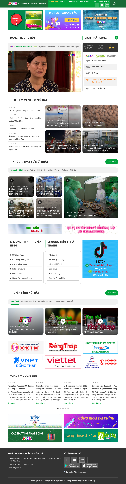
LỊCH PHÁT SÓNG (97, 2)
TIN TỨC (62, 2)
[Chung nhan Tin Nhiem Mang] (91, 472)
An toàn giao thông (19, 264)
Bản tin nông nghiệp (57, 278)
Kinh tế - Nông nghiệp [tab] (45, 170)
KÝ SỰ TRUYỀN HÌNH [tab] (28, 301)
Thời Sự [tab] (73, 170)
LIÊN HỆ (107, 2)
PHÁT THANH (84, 2)
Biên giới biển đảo (56, 264)
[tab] (21, 47)
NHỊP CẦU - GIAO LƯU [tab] (46, 301)
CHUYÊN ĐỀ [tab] (15, 301)
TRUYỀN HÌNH (73, 2)
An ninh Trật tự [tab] (30, 170)
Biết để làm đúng (18, 269)
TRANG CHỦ (53, 2)
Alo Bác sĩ (53, 255)
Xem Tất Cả (112, 162)
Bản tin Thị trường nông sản (22, 278)
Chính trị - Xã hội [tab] (17, 170)
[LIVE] (44, 71)
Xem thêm (11, 403)
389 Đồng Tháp (18, 255)
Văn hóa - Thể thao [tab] (61, 170)
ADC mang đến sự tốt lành (22, 260)
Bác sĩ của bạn (54, 269)
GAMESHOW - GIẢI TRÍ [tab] (64, 301)
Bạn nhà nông (17, 273)
